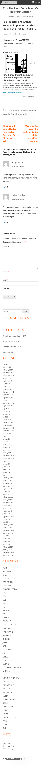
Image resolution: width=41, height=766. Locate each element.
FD (4, 607)
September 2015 (8, 436)
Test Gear (8, 706)
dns (5, 592)
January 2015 (7, 453)
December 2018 (8, 373)
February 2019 (8, 370)
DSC (4, 596)
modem (6, 671)
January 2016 (7, 425)
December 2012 (8, 503)
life (4, 653)
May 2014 (6, 469)
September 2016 (8, 406)
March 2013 (7, 494)
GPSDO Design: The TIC (11, 341)
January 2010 (7, 527)
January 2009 (7, 550)
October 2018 (7, 378)
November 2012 (8, 505)
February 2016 (8, 422)
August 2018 (7, 384)
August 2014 (7, 464)
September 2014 (8, 461)
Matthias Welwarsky (20, 114)
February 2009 (8, 547)
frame (6, 610)
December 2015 (8, 428)
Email (5, 280)
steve (5, 703)
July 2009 (6, 536)
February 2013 (8, 497)
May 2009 (6, 539)
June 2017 (6, 400)
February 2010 (8, 525)
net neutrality (11, 678)
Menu (37, 2)
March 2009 (7, 544)
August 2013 (7, 492)
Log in (5, 740)
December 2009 (8, 530)
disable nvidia (10, 589)
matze (5, 34)
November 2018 (8, 375)
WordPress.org (8, 749)
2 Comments (22, 34)
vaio (5, 720)
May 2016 (6, 414)
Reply (4, 187)
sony (5, 695)
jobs (5, 642)
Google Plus (27, 110)
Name (6, 271)
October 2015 (7, 433)
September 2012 (8, 511)
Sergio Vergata (18, 162)
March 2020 (7, 367)
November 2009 (8, 533)
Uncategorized (11, 717)
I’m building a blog (9, 352)
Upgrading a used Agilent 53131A (14, 336)
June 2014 (6, 467)
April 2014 (6, 472)
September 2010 (8, 516)
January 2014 (7, 480)
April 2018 (6, 386)
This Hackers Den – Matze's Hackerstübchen (20, 10)
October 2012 (7, 508)
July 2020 (6, 364)
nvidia (6, 681)
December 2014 (8, 456)
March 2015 (7, 450)
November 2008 (8, 555)
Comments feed (8, 746)
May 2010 (6, 522)
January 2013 (7, 500)
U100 (5, 710)
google (7, 621)
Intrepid (7, 635)
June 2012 (6, 514)
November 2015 (8, 431)
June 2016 (6, 411)
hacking (7, 628)
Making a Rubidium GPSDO (12, 347)
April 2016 (6, 417)
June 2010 (6, 519)
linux (5, 656)
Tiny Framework (13, 759)
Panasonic (8, 685)
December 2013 (8, 483)
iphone (6, 639)
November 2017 (8, 395)
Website (6, 288)
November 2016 (8, 403)
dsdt (5, 599)
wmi (5, 724)
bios (5, 575)
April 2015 (6, 447)
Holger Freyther (18, 195)
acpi (5, 567)
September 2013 (8, 489)
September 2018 (8, 381)
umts (5, 713)
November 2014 (8, 458)
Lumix (6, 664)
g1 (4, 614)
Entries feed (7, 743)
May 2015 (6, 445)
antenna (7, 571)
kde (4, 646)
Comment (7, 246)
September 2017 (8, 398)
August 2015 (7, 439)
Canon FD (8, 582)
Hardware (8, 631)
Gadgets (7, 617)
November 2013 (8, 486)
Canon (6, 578)
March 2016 (7, 420)
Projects (7, 692)
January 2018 (7, 389)
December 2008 (8, 552)
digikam (7, 585)
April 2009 (6, 541)
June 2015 (6, 442)
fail (5, 603)
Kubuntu (8, 649)
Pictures (7, 688)
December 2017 (8, 392)
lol (4, 660)
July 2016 (6, 408)
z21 (4, 728)
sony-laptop (9, 699)
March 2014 (7, 475)
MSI (4, 674)
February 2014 (8, 478)
